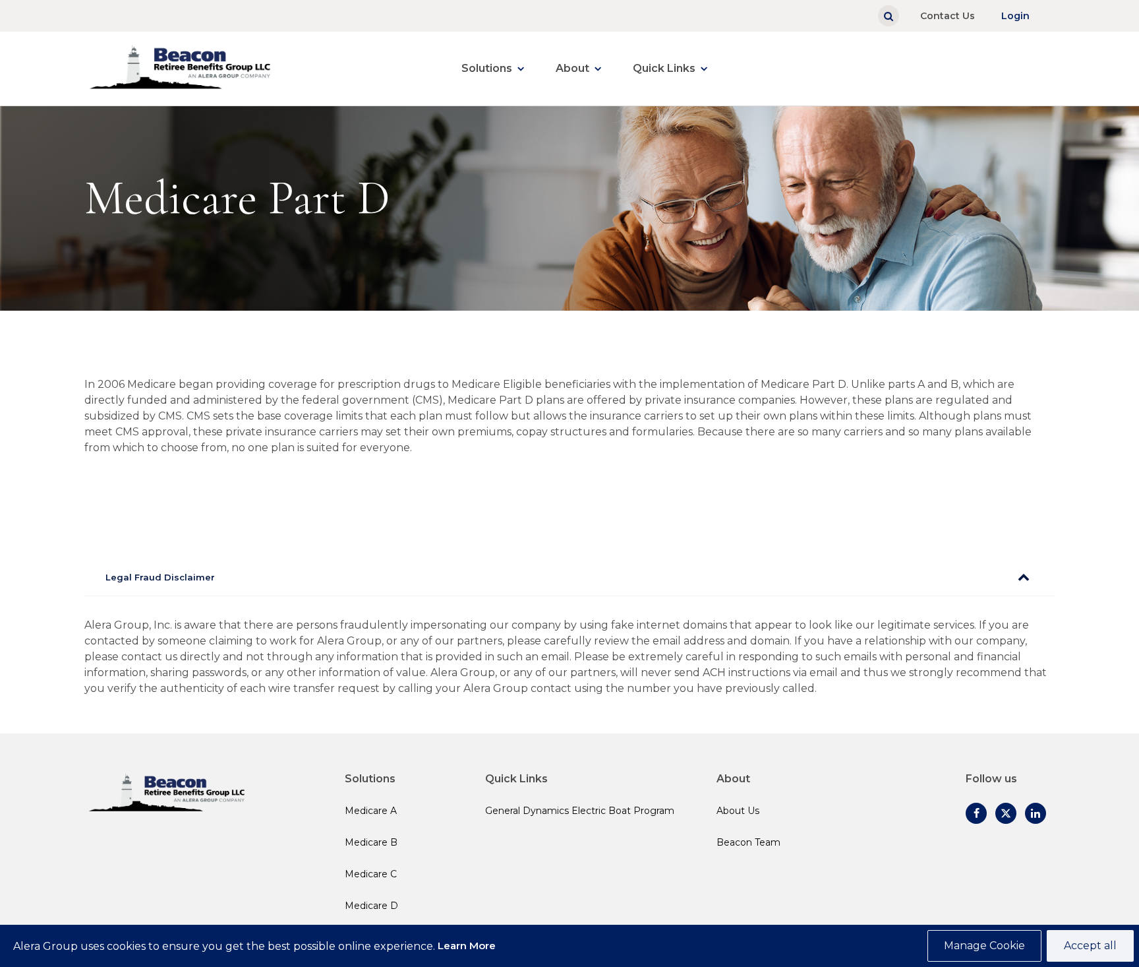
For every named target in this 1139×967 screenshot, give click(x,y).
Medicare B (371, 842)
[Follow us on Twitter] (1005, 813)
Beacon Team (748, 842)
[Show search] (888, 15)
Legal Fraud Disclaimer (160, 577)
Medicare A (371, 811)
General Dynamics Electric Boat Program (579, 811)
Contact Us (947, 16)
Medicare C (371, 874)
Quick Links (664, 68)
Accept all (1090, 945)
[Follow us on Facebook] (976, 813)
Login (1015, 16)
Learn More (467, 945)
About (572, 68)
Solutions (486, 68)
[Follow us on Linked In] (1035, 813)
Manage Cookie (984, 945)
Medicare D (371, 906)
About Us (737, 811)
